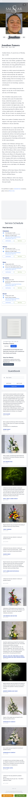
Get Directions (8, 240)
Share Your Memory (8, 364)
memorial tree (17, 188)
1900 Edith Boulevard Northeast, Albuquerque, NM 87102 (12, 299)
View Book (6, 346)
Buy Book (14, 346)
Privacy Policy (10, 792)
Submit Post (14, 386)
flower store (12, 191)
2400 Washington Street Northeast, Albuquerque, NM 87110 (13, 237)
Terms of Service (18, 792)
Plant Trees (20, 240)
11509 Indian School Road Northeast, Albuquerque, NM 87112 (13, 269)
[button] (14, 444)
